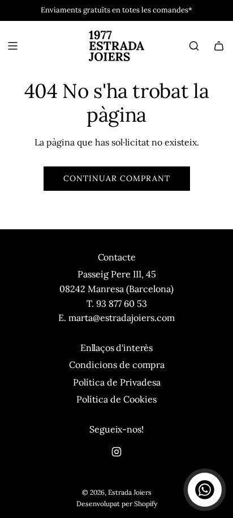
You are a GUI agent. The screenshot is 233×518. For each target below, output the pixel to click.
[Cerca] (194, 45)
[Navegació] (12, 45)
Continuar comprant (116, 178)
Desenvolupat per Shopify (116, 503)
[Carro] (218, 45)
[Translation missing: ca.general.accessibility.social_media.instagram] (116, 451)
